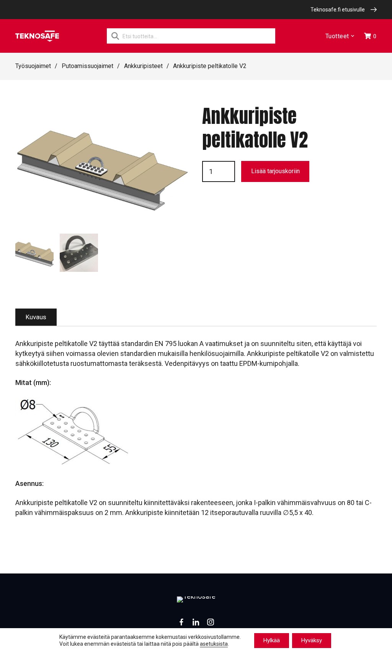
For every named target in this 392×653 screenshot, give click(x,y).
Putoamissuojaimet (87, 66)
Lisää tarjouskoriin (275, 171)
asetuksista (214, 644)
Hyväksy (311, 640)
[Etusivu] (37, 36)
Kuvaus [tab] (36, 317)
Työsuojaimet (33, 66)
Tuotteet (337, 36)
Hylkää (271, 640)
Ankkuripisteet (143, 66)
